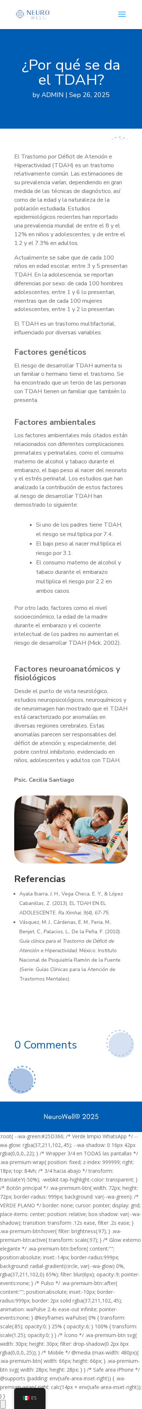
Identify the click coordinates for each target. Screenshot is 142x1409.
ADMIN (53, 94)
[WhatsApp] (3, 1404)
